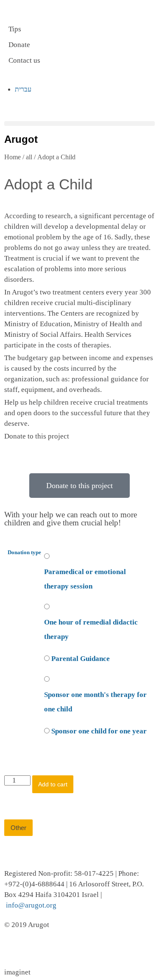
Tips (14, 29)
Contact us (24, 60)
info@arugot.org (31, 905)
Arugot (21, 139)
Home (12, 157)
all (29, 157)
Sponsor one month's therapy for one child (95, 702)
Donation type (24, 552)
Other (18, 827)
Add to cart (52, 784)
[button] (79, 123)
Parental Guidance (80, 659)
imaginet (17, 972)
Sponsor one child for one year (99, 731)
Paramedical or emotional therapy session (85, 579)
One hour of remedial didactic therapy (91, 629)
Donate (19, 45)
